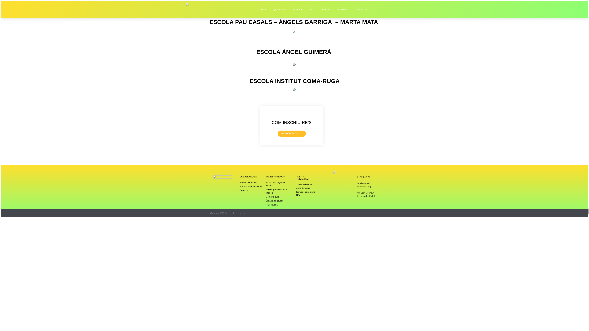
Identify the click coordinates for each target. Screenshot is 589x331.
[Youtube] (379, 213)
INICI (263, 9)
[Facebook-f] (373, 213)
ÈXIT (312, 9)
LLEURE (342, 9)
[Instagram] (367, 213)
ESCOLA (297, 9)
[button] (255, 33)
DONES (326, 9)
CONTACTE (361, 9)
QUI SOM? (279, 9)
